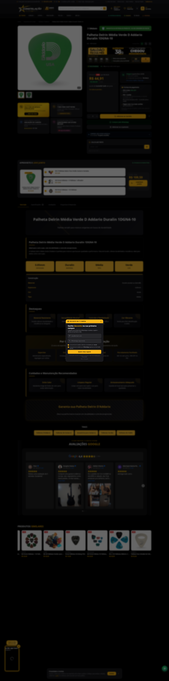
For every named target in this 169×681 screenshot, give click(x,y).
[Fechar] (101, 321)
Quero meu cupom (84, 352)
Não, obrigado (84, 359)
